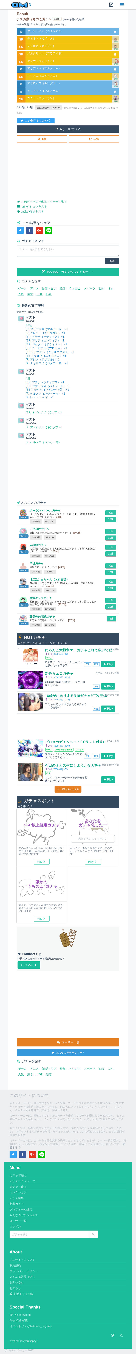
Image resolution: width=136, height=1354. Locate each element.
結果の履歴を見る (32, 211)
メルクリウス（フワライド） (45, 53)
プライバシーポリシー (24, 1271)
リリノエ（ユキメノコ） (42, 75)
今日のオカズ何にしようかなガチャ (73, 765)
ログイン (15, 1226)
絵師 (63, 288)
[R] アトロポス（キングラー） (45, 427)
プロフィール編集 (21, 1209)
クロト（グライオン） (41, 98)
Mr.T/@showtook (20, 1314)
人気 (21, 294)
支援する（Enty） (24, 1293)
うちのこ (74, 288)
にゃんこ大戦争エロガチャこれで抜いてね (78, 650)
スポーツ (89, 288)
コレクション (18, 1192)
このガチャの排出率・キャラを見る (43, 201)
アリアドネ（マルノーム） (44, 68)
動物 (101, 288)
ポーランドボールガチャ (45, 510)
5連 (43, 138)
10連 (96, 138)
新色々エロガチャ (59, 673)
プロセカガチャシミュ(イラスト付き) (74, 742)
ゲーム (22, 288)
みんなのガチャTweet (23, 1215)
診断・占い (49, 288)
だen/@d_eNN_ (20, 1320)
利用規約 (15, 1265)
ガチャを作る (18, 1186)
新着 (49, 294)
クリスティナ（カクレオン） (45, 31)
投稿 (112, 261)
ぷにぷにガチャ (39, 529)
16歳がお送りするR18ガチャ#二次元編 (76, 696)
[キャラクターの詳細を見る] (115, 32)
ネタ (111, 288)
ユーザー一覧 (70, 1042)
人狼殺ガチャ (38, 545)
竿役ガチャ (37, 563)
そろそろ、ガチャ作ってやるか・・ (69, 272)
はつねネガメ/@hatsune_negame (31, 1326)
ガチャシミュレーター (24, 1181)
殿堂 (30, 294)
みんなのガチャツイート (70, 1052)
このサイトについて (22, 1259)
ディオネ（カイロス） (41, 38)
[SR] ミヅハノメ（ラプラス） (44, 412)
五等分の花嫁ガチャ (42, 616)
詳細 (116, 41)
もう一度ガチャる (70, 129)
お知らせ (15, 1288)
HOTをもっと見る (69, 789)
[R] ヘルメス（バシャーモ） (43, 442)
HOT (39, 294)
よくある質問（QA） (23, 1276)
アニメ (34, 288)
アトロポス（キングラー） (44, 83)
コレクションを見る (34, 206)
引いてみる (27, 965)
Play (110, 664)
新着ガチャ (17, 1203)
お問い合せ (17, 1282)
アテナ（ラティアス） (41, 60)
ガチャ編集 (17, 1198)
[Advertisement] (68, 168)
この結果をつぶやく (37, 120)
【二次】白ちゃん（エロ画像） (49, 579)
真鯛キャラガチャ (41, 597)
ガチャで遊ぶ (18, 1175)
